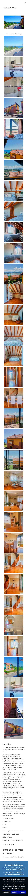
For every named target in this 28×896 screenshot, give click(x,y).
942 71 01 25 (9, 873)
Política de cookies (20, 888)
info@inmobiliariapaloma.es (16, 874)
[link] (6, 3)
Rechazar (15, 892)
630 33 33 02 (19, 873)
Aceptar (22, 892)
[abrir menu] (25, 3)
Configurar (6, 892)
